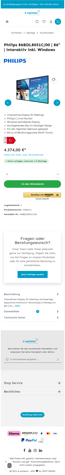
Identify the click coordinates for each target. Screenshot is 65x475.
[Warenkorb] (58, 21)
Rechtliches (12, 391)
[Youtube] (30, 451)
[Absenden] (58, 359)
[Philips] (32, 61)
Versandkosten (13, 461)
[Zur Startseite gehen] (32, 13)
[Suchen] (37, 21)
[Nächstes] (57, 102)
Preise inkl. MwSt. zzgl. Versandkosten (24, 154)
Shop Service (13, 383)
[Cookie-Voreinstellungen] (9, 465)
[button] (42, 196)
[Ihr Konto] (51, 21)
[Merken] (53, 79)
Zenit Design (48, 471)
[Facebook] (25, 451)
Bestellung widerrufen (32, 414)
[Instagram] (35, 451)
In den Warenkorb (32, 183)
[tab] (31, 299)
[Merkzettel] (44, 21)
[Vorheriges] (8, 102)
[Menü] (7, 21)
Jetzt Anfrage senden (32, 274)
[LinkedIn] (40, 451)
